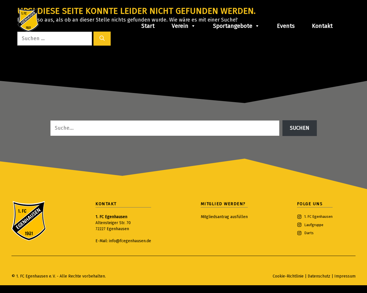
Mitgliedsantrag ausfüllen (224, 216)
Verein (180, 25)
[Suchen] (102, 39)
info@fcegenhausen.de (130, 240)
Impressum (345, 276)
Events (286, 25)
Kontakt (322, 25)
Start (148, 25)
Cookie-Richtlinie (288, 276)
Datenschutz (319, 276)
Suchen (299, 128)
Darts (309, 233)
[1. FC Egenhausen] (28, 20)
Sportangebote (232, 25)
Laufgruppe (313, 225)
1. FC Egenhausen (318, 216)
